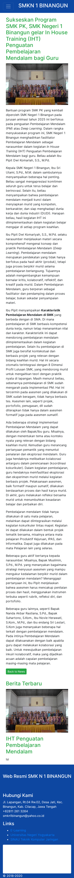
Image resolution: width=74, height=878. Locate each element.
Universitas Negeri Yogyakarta (32, 835)
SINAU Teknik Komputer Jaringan (34, 839)
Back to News (16, 671)
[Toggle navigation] (8, 6)
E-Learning (18, 830)
